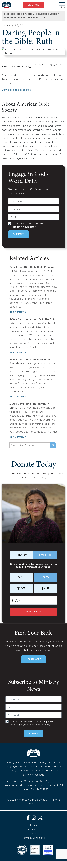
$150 (21, 588)
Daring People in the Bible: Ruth (24, 18)
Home (33, 825)
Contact (33, 834)
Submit (18, 234)
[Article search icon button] (53, 445)
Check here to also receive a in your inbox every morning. (32, 723)
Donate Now (33, 612)
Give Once (45, 555)
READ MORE (16, 312)
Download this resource (16, 90)
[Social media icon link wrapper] (28, 818)
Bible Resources (46, 14)
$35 (21, 577)
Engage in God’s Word (18, 14)
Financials (33, 830)
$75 (46, 577)
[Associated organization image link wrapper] (22, 850)
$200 (45, 588)
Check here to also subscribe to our (32, 225)
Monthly (21, 555)
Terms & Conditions (33, 838)
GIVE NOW (33, 5)
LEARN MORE (33, 659)
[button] (62, 4)
